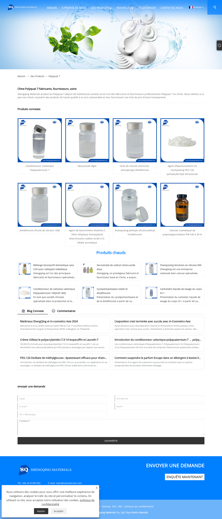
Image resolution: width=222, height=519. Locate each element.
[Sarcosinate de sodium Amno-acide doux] (88, 268)
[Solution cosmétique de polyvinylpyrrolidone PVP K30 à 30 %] (182, 204)
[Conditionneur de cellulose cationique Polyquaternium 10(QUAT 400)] (24, 292)
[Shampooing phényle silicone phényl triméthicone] (135, 204)
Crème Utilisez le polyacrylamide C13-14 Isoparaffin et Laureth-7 (59, 339)
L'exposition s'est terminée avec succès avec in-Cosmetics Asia (152, 321)
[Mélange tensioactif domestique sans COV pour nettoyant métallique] (24, 268)
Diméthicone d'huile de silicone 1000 (40, 230)
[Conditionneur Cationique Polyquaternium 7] (40, 140)
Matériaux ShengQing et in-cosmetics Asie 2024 (49, 321)
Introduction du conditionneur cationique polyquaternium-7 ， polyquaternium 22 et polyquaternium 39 (158, 339)
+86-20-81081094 (31, 483)
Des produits (37, 76)
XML (120, 506)
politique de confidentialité (139, 506)
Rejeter (41, 511)
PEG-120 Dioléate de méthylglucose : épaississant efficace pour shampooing (63, 358)
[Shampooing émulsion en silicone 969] (151, 268)
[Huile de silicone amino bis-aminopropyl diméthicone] (135, 140)
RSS (114, 506)
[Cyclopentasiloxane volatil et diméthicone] (88, 292)
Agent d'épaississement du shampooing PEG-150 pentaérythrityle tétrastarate (182, 170)
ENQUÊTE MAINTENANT (185, 477)
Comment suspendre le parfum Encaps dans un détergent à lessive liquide (158, 358)
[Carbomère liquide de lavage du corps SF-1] (151, 292)
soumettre (111, 440)
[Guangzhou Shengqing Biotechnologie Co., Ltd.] (22, 7)
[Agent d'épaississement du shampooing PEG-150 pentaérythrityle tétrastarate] (182, 140)
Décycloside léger (87, 165)
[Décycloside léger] (87, 140)
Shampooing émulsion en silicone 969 (180, 265)
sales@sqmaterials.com (69, 483)
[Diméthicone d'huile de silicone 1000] (40, 204)
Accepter (59, 511)
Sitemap (106, 506)
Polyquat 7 (54, 76)
